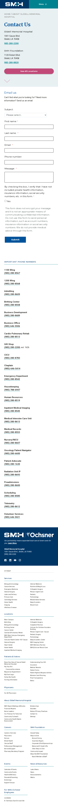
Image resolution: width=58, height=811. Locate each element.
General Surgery (9, 592)
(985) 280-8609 (12, 294)
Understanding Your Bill (38, 662)
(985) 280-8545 (12, 411)
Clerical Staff (8, 743)
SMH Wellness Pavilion (37, 645)
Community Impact (36, 751)
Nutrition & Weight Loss (38, 586)
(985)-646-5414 (12, 368)
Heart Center (8, 645)
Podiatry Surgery (35, 634)
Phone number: (14, 156)
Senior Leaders (9, 711)
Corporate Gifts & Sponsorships (42, 743)
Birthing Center (9, 627)
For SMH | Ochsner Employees (12, 791)
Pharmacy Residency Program (14, 751)
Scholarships (34, 706)
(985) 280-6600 (12, 453)
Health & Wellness (10, 774)
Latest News (34, 769)
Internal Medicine (36, 584)
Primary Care (8, 597)
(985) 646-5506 (12, 326)
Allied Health (8, 741)
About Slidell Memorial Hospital (17, 700)
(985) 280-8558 (12, 305)
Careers (7, 727)
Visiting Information (10, 680)
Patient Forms (34, 670)
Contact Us (33, 714)
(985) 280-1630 (12, 464)
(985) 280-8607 (12, 443)
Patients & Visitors (12, 657)
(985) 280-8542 (12, 379)
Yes (9, 201)
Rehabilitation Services (37, 599)
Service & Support (9, 748)
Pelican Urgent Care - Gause (39, 632)
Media (32, 777)
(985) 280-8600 (12, 485)
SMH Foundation (37, 727)
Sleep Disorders (35, 602)
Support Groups (9, 782)
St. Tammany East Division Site (14, 801)
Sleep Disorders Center (37, 640)
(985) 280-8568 (12, 283)
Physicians (8, 687)
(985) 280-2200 (12, 347)
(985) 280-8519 (12, 400)
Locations (8, 614)
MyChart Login (9, 674)
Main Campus (9, 619)
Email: (8, 145)
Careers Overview (10, 733)
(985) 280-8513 (12, 336)
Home (7, 14)
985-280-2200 (11, 43)
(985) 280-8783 (12, 358)
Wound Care (34, 605)
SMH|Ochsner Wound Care (39, 647)
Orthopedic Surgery (36, 589)
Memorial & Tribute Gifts (40, 746)
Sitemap (32, 716)
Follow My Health (10, 677)
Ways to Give (34, 735)
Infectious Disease (10, 607)
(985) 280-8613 (12, 421)
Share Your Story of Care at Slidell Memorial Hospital (15, 663)
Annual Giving (37, 738)
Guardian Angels (38, 741)
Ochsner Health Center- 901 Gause (15, 640)
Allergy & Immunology (11, 584)
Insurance (33, 665)
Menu (41, 4)
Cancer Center (9, 630)
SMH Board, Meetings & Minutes (14, 706)
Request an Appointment (12, 672)
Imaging (7, 605)
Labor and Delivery (10, 594)
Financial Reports (10, 708)
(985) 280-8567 (12, 273)
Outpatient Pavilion (36, 625)
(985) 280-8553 (12, 432)
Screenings (8, 780)
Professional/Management (13, 746)
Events (7, 764)
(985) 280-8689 (12, 315)
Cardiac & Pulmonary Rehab (13, 632)
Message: (10, 168)
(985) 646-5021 (12, 517)
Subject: (9, 109)
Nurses (6, 738)
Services (8, 578)
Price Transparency (36, 678)
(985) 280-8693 (12, 474)
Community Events (10, 772)
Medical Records (35, 667)
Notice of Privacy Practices (39, 711)
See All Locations (28, 71)
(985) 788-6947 (12, 390)
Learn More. (12, 543)
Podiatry (33, 594)
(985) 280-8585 (12, 496)
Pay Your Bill (8, 666)
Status (32, 680)
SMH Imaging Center (37, 642)
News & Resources (38, 764)
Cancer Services (9, 586)
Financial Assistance (13, 669)
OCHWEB (7, 798)
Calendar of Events (10, 769)
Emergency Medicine (11, 589)
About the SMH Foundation (39, 754)
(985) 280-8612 (12, 506)
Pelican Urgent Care (36, 592)
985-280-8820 (11, 62)
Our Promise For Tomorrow (13, 714)
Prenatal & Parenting (11, 777)
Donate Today (34, 733)
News (32, 772)
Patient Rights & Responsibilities (41, 672)
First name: (11, 121)
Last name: (11, 133)
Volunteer (33, 708)
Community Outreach (11, 716)
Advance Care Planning (38, 675)
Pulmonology (34, 597)
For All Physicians (10, 693)
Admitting (7, 622)
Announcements (35, 774)
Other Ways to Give (38, 748)
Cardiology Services (10, 599)
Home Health (8, 602)
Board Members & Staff (39, 756)
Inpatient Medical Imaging (13, 650)
